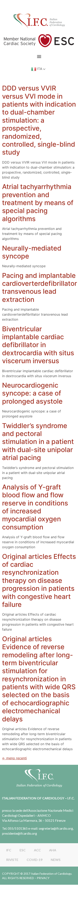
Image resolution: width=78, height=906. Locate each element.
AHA (52, 850)
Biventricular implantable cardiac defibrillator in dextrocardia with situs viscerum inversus (38, 345)
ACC (37, 850)
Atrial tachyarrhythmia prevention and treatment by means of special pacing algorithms (37, 203)
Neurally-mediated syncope (31, 252)
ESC (23, 850)
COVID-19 (34, 860)
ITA (39, 69)
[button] (39, 56)
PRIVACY (43, 878)
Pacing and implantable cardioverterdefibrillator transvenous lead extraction (39, 287)
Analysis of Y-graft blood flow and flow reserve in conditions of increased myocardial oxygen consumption (35, 507)
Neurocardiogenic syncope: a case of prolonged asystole (32, 393)
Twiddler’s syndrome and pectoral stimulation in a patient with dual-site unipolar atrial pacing (38, 442)
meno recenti (14, 758)
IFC (8, 850)
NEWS (56, 860)
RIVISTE (12, 860)
